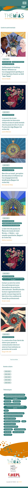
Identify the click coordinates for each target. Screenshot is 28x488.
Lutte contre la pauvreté (10, 424)
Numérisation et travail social (11, 426)
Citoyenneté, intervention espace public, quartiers (15, 407)
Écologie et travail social (10, 418)
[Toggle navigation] (24, 3)
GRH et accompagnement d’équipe (12, 421)
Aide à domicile (16, 401)
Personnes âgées (7, 62)
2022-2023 (6, 112)
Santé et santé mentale (8, 64)
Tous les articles (14, 359)
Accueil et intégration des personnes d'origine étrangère (13, 279)
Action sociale (7, 401)
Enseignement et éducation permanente (12, 223)
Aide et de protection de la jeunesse (11, 225)
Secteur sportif (8, 434)
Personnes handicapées (18, 62)
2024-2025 (7, 382)
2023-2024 (6, 59)
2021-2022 (7, 374)
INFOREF (20, 482)
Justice (23, 421)
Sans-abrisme (7, 432)
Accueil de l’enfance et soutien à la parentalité (14, 394)
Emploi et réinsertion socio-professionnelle (12, 168)
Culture (6, 410)
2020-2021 (6, 334)
